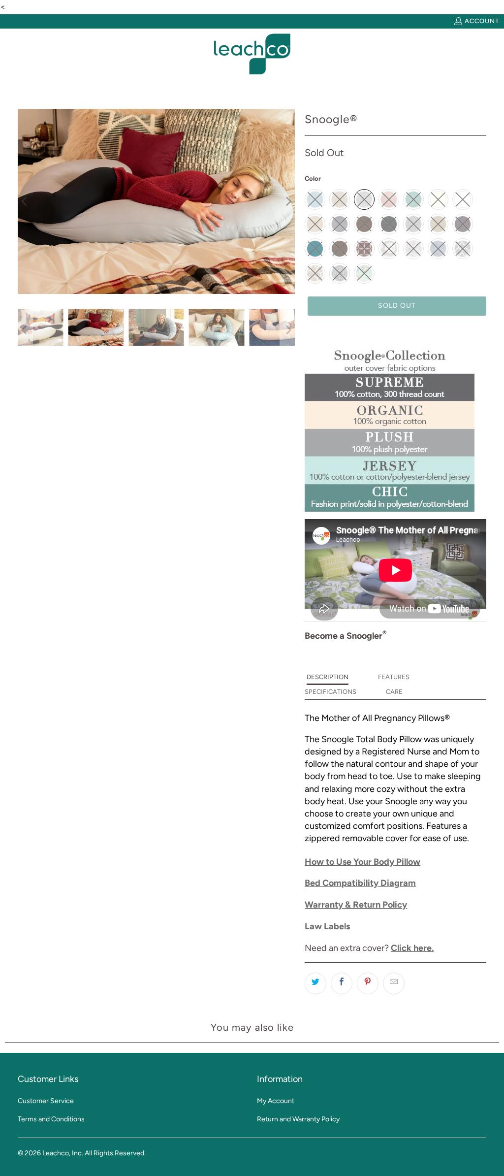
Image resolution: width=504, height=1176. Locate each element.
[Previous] (25, 201)
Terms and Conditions (51, 1119)
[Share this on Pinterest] (367, 983)
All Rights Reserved (114, 1153)
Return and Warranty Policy (298, 1119)
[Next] (287, 201)
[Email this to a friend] (394, 983)
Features (394, 677)
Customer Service (46, 1101)
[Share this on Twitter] (315, 983)
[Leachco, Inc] (252, 54)
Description (327, 677)
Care (394, 691)
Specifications (330, 691)
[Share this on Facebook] (341, 983)
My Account (275, 1101)
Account (482, 21)
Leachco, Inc (62, 1153)
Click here (411, 948)
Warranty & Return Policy (356, 904)
